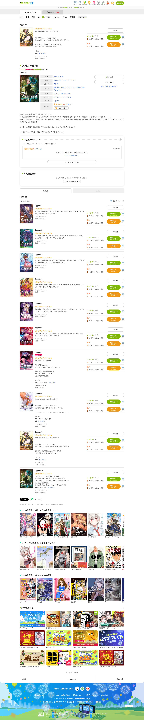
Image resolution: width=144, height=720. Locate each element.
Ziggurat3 (38, 254)
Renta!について (40, 695)
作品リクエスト (78, 695)
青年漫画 (57, 87)
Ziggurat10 (39, 470)
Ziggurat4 (38, 279)
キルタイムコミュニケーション (65, 80)
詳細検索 (120, 679)
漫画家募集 (70, 702)
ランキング (72, 679)
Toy (106, 602)
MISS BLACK (58, 76)
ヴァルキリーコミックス (62, 97)
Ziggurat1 (38, 205)
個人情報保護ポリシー (82, 698)
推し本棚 (110, 77)
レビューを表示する (72, 155)
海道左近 (39, 602)
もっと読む (42, 53)
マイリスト (110, 82)
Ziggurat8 (38, 393)
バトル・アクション (68, 87)
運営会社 (98, 702)
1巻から (22, 201)
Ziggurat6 (38, 328)
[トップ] (24, 3)
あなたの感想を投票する (71, 181)
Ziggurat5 (38, 303)
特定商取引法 (47, 702)
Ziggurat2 (38, 230)
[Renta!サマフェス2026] (31, 3)
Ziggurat (56, 101)
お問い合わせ (65, 695)
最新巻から (29, 201)
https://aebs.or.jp (49, 716)
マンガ (56, 84)
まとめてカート (118, 201)
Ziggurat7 (38, 352)
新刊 (24, 679)
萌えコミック (58, 90)
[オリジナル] (46, 17)
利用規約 (70, 698)
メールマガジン (103, 695)
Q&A (57, 695)
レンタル (57, 93)
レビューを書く (61, 108)
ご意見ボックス (90, 695)
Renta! (22, 504)
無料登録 (120, 3)
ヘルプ (50, 695)
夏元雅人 (73, 602)
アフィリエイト (59, 698)
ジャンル (81, 17)
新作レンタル (66, 93)
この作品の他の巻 (29, 65)
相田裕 (90, 602)
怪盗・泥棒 (81, 87)
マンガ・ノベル (30, 12)
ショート (53, 12)
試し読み (115, 30)
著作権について (59, 702)
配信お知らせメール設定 (109, 86)
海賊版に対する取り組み (85, 702)
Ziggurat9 (38, 432)
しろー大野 (23, 602)
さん (38, 149)
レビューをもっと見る (71, 162)
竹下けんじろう (58, 602)
